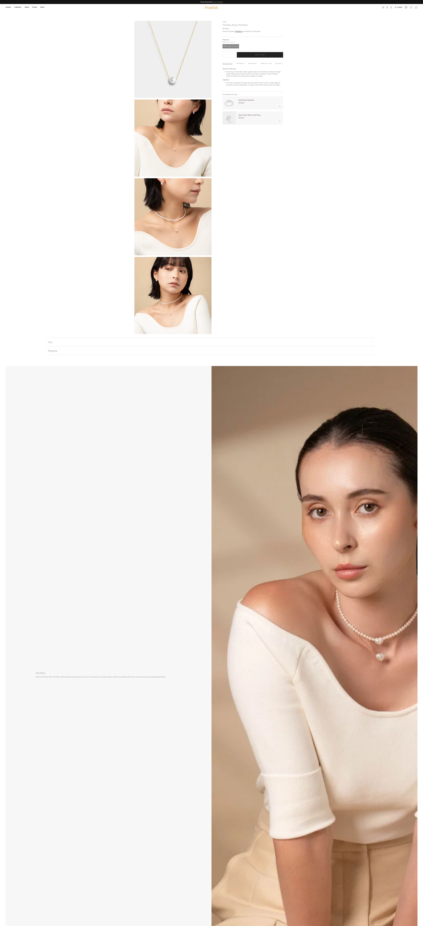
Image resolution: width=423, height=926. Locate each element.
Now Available (218, 2)
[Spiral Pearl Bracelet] (229, 103)
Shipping (238, 31)
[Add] (279, 106)
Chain (224, 22)
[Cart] (416, 7)
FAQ (50, 342)
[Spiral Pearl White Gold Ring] (229, 118)
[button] (8, 7)
